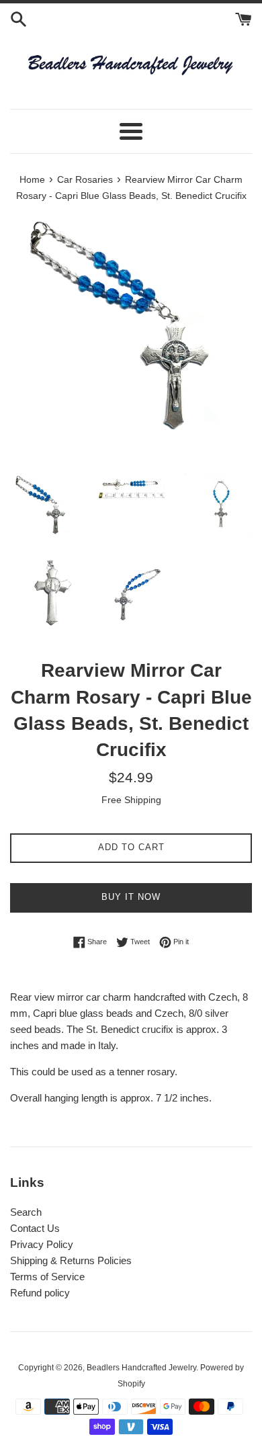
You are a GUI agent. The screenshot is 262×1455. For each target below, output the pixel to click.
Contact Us (35, 1228)
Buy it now (131, 897)
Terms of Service (47, 1276)
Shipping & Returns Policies (71, 1260)
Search (26, 1212)
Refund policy (40, 1292)
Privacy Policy (41, 1244)
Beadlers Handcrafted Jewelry (141, 1367)
